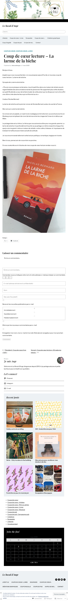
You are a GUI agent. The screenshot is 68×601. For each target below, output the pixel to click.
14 (50, 550)
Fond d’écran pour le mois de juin (17, 493)
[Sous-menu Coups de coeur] (44, 38)
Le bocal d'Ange (10, 25)
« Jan (32, 562)
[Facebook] (7, 277)
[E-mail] (10, 277)
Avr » (36, 562)
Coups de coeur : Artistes (15, 502)
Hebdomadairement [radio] (11, 318)
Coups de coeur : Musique (16, 510)
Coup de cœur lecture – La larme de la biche (29, 58)
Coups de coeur (9, 51)
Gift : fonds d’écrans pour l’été (45, 429)
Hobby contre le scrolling (14, 429)
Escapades (11, 519)
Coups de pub (12, 512)
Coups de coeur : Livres (24, 51)
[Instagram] (59, 579)
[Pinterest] (56, 579)
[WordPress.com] (4, 277)
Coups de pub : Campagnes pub (18, 514)
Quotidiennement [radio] (10, 314)
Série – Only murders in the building (18, 460)
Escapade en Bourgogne (43, 493)
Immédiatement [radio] (9, 310)
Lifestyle (10, 521)
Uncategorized (12, 524)
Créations (10, 517)
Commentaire (6, 339)
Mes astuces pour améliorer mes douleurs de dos (46, 461)
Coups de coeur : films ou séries (18, 505)
